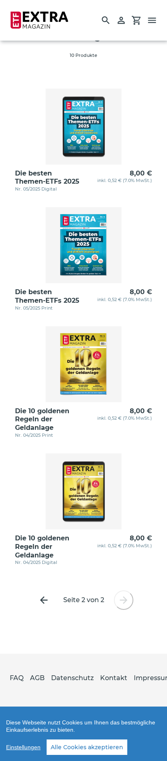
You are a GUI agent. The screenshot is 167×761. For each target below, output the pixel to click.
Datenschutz (72, 678)
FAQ (17, 678)
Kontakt (113, 678)
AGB (37, 678)
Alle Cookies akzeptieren (87, 747)
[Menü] (155, 20)
